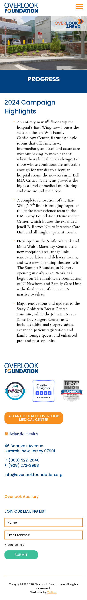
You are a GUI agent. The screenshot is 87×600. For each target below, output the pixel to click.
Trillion (51, 592)
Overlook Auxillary (21, 496)
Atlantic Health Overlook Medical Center (33, 417)
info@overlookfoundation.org (33, 474)
